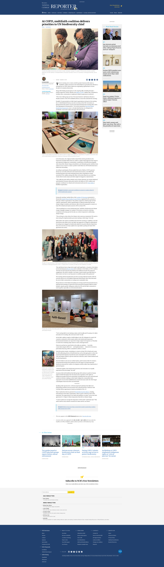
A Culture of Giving (66, 537)
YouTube (76, 552)
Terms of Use (72, 555)
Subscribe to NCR (81, 533)
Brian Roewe (45, 458)
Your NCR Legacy (66, 542)
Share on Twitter (92, 80)
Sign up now (116, 6)
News (49, 12)
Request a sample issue (82, 544)
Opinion (65, 12)
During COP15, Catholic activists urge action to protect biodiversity (90, 452)
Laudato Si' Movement (82, 197)
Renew (115, 12)
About (109, 533)
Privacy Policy (111, 537)
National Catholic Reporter (120, 551)
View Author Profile (45, 85)
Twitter (71, 552)
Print (97, 80)
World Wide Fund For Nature (82, 392)
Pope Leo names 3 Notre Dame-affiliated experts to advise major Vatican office (112, 99)
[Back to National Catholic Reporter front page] (59, 7)
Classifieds (44, 557)
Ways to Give (65, 540)
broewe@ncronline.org (46, 87)
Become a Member (66, 535)
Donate (111, 12)
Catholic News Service (95, 456)
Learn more (48, 93)
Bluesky (69, 552)
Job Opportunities (97, 537)
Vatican (54, 12)
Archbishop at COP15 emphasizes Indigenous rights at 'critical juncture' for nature (110, 453)
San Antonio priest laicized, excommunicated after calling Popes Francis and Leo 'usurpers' (112, 47)
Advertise (44, 561)
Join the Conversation (46, 91)
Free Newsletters (81, 540)
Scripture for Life (46, 544)
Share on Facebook (89, 80)
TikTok (82, 552)
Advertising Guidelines (66, 555)
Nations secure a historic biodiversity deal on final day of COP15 (71, 452)
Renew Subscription (82, 535)
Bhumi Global (70, 269)
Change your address (97, 542)
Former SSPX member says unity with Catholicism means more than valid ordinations (112, 73)
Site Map (82, 555)
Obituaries (44, 559)
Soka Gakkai (91, 183)
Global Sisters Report (90, 12)
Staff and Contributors (113, 540)
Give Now (64, 533)
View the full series (86, 416)
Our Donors (64, 544)
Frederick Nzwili (86, 456)
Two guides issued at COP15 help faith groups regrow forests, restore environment (50, 453)
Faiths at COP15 (80, 92)
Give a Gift (79, 537)
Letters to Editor (96, 540)
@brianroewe (51, 88)
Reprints (95, 544)
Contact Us (95, 533)
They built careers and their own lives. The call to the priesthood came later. (112, 124)
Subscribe (120, 12)
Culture (59, 12)
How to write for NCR (97, 535)
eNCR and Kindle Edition (83, 542)
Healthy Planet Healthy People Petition (71, 199)
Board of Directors (112, 542)
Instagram (79, 552)
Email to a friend (94, 80)
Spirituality (72, 12)
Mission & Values (112, 535)
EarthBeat (79, 12)
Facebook (74, 552)
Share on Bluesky (87, 80)
